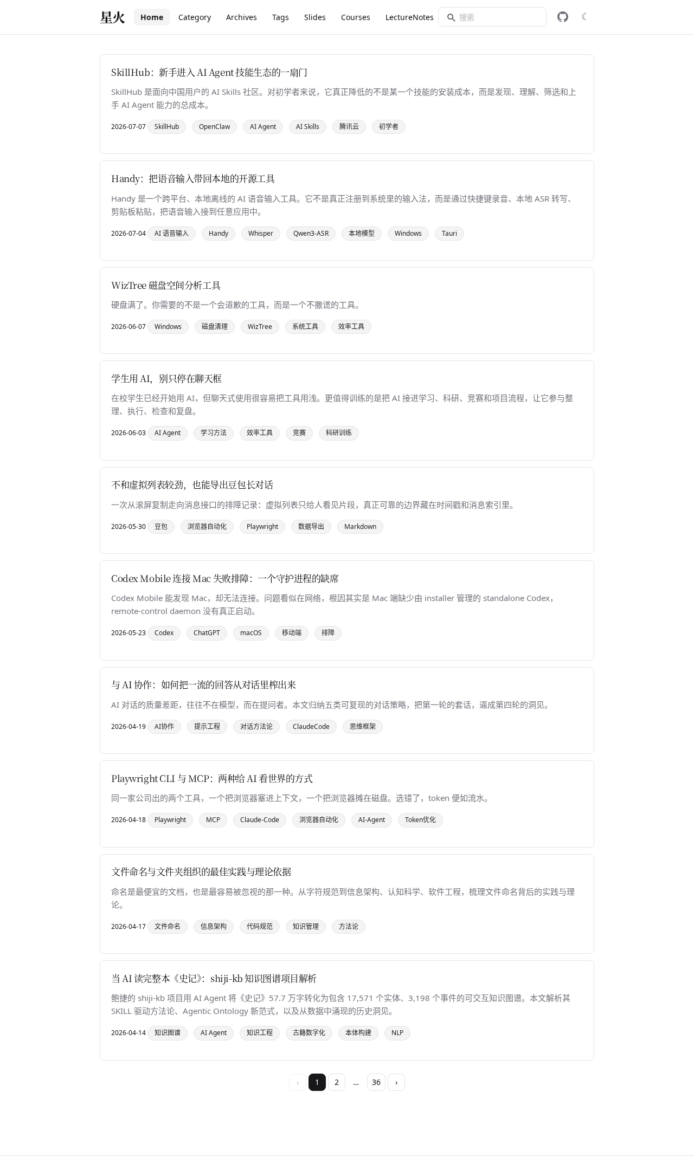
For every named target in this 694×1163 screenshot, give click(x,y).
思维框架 (363, 726)
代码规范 (260, 926)
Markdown (360, 526)
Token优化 (420, 819)
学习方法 (214, 432)
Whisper (260, 233)
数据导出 (311, 526)
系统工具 (305, 326)
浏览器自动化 (207, 526)
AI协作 (164, 726)
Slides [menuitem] (315, 17)
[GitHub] (562, 16)
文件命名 (168, 926)
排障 (328, 632)
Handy (218, 233)
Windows (408, 233)
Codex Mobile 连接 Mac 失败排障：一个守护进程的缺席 (225, 578)
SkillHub (167, 126)
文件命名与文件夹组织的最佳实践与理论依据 (201, 871)
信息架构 (214, 926)
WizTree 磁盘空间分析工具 (165, 285)
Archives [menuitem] (241, 17)
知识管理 (306, 926)
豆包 (161, 526)
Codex (164, 632)
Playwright (262, 526)
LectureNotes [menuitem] (409, 17)
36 (376, 1082)
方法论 (348, 926)
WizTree (260, 326)
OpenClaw (214, 126)
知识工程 (260, 1032)
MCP (213, 819)
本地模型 (362, 233)
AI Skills (307, 126)
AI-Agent (371, 819)
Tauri (449, 233)
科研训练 (339, 432)
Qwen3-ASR (311, 233)
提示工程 (207, 726)
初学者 (389, 126)
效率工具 (351, 326)
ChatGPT (207, 632)
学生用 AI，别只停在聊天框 (166, 378)
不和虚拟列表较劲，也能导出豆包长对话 (192, 484)
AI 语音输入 (172, 233)
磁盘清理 (215, 326)
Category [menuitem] (194, 17)
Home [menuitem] (151, 17)
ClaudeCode (311, 726)
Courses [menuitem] (355, 17)
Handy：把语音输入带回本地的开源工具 (193, 178)
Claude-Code (259, 819)
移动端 (291, 632)
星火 (112, 16)
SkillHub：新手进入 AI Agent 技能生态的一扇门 (209, 72)
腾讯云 (349, 126)
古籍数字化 (309, 1032)
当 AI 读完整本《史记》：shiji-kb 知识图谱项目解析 (214, 978)
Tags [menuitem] (280, 17)
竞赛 (299, 432)
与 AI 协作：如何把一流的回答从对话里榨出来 (203, 684)
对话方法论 (256, 726)
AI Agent (263, 126)
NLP (397, 1032)
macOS (251, 632)
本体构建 (358, 1032)
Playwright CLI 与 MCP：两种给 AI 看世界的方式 (212, 778)
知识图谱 (168, 1032)
